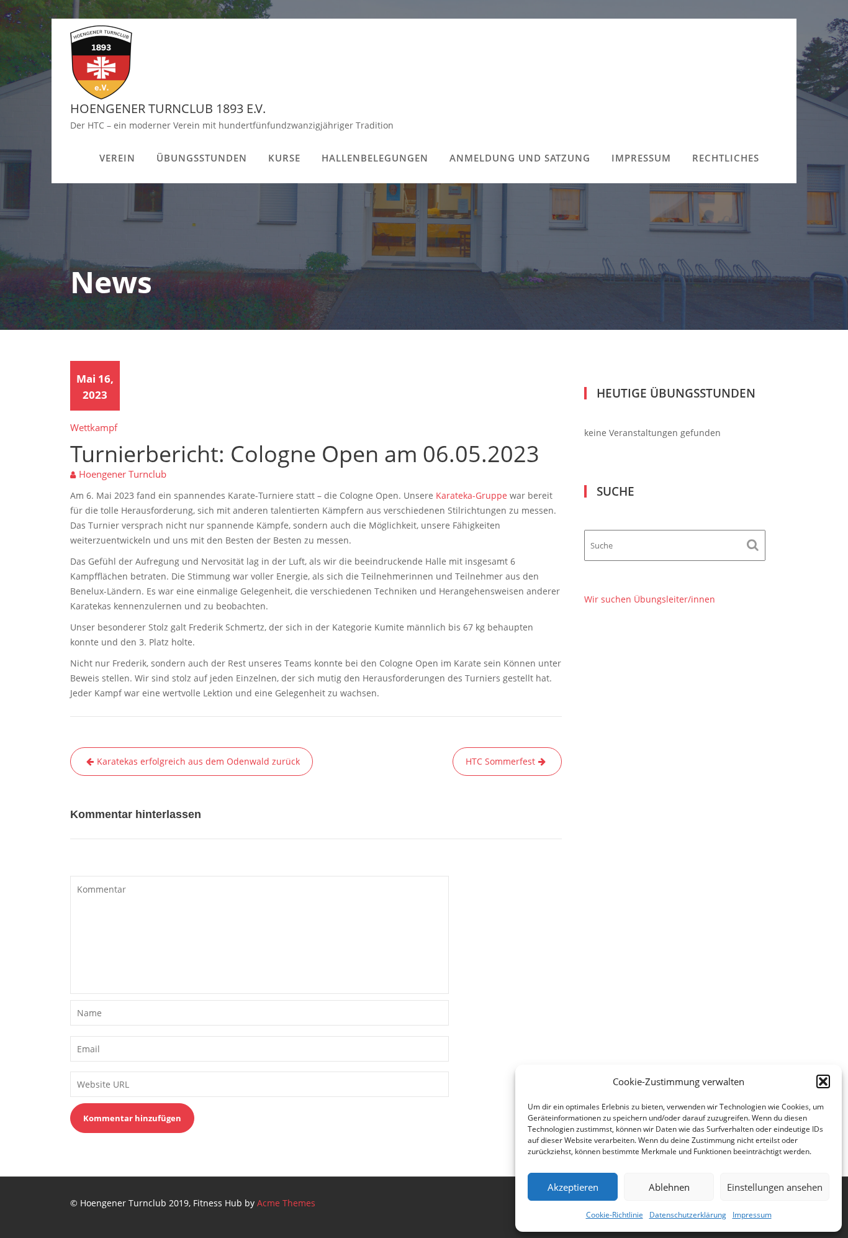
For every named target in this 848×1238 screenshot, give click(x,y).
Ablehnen (669, 1187)
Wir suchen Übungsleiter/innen (649, 599)
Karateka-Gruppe (471, 495)
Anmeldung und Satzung (519, 158)
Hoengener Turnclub (122, 474)
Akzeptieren (573, 1187)
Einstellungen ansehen (775, 1187)
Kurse (284, 158)
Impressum (752, 1214)
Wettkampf (93, 427)
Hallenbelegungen (375, 158)
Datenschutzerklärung (687, 1214)
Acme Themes (286, 1203)
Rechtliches (725, 158)
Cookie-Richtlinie (614, 1214)
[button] (823, 1081)
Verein (117, 158)
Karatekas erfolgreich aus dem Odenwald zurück (198, 761)
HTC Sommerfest (500, 761)
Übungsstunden (201, 158)
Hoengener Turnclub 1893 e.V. (168, 108)
